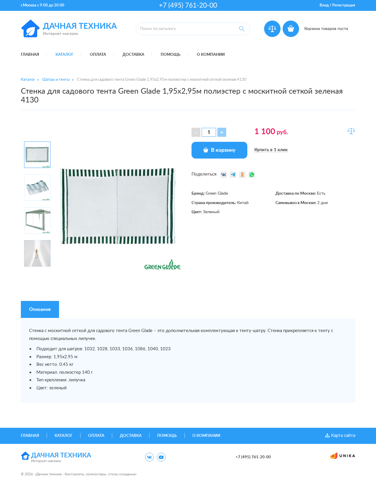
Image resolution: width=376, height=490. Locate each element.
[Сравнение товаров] (272, 29)
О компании (211, 55)
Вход (324, 5)
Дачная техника (80, 26)
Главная (30, 55)
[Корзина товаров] (291, 29)
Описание (40, 309)
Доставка (133, 55)
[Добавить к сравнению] (351, 131)
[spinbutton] (209, 132)
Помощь (170, 55)
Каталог (64, 55)
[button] (221, 132)
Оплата (98, 55)
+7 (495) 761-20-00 (188, 5)
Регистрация (343, 5)
